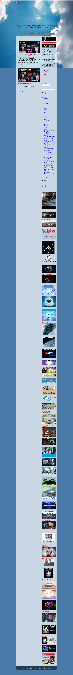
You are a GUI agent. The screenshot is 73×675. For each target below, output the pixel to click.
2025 (44, 93)
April (44, 108)
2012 (44, 190)
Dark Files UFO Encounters (48, 156)
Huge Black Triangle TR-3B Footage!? (49, 169)
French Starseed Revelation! (48, 157)
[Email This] (18, 89)
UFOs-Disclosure (49, 50)
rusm (43, 668)
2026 (44, 92)
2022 (44, 97)
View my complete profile (45, 72)
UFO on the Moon (46, 125)
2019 (44, 181)
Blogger (49, 668)
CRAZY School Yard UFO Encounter (49, 140)
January (45, 177)
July (44, 104)
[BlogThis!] (19, 89)
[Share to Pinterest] (21, 89)
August (45, 103)
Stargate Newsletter (46, 120)
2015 (44, 186)
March (45, 109)
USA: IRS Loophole (46, 170)
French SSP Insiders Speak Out (48, 141)
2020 (44, 180)
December (45, 98)
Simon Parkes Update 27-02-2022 (48, 113)
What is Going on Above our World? (49, 173)
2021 (44, 179)
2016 (44, 185)
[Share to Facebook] (20, 89)
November (45, 99)
